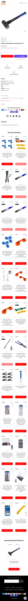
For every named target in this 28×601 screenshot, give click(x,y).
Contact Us (8, 587)
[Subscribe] (21, 581)
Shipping (7, 47)
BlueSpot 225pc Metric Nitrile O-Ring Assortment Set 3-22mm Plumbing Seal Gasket (21, 488)
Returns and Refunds (19, 589)
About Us (13, 587)
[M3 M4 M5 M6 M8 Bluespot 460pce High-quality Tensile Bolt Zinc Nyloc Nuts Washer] (7, 510)
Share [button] (3, 104)
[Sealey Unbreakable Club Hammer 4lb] (14, 552)
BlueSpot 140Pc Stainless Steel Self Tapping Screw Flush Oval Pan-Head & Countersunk (21, 421)
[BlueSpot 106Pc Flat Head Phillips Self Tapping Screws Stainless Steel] (7, 409)
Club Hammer (11, 83)
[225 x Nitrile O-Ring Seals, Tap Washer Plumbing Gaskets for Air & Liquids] (7, 476)
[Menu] (26, 3)
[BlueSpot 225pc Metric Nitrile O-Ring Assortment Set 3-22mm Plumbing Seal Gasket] (21, 476)
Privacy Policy (19, 587)
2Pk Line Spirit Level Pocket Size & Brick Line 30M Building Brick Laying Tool (20, 321)
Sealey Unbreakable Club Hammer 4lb (14, 562)
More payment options (21, 59)
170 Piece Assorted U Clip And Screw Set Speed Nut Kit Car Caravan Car (21, 455)
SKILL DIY (10, 544)
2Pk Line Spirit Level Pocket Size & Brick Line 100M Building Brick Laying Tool (20, 155)
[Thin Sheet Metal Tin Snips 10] (21, 344)
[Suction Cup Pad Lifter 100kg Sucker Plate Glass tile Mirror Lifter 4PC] (7, 144)
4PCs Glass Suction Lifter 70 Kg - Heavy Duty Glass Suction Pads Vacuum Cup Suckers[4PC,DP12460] (7, 322)
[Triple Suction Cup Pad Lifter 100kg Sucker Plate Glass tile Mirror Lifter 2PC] (7, 242)
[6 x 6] (7, 377)
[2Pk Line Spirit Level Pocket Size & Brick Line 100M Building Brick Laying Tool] (21, 144)
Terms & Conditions (8, 589)
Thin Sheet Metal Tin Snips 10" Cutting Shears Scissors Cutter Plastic (21, 355)
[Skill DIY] (3, 3)
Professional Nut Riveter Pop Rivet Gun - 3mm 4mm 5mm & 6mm (7, 188)
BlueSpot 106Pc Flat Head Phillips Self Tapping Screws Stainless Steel (7, 421)
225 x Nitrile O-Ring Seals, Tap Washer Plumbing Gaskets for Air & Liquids (7, 488)
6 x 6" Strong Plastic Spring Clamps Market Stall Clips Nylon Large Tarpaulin (7, 388)
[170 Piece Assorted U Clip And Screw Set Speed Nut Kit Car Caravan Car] (21, 444)
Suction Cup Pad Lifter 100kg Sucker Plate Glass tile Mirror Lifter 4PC (7, 155)
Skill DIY (15, 598)
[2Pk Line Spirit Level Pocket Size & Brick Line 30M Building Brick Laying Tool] (21, 310)
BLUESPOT (17, 369)
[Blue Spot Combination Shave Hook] (21, 377)
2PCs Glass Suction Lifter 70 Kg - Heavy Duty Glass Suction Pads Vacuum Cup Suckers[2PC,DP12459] (20, 288)
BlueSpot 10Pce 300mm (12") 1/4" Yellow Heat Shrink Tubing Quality (20, 521)
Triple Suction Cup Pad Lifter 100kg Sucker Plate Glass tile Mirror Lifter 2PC (7, 253)
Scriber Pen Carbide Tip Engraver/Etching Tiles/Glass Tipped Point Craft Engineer (7, 355)
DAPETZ (3, 136)
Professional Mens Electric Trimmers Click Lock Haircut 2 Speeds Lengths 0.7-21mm (7, 287)
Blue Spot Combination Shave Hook (21, 387)
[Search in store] (23, 3)
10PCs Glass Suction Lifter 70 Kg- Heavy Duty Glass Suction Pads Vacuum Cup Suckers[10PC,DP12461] (20, 254)
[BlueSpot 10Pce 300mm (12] (21, 510)
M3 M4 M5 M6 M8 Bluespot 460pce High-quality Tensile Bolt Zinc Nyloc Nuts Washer (7, 522)
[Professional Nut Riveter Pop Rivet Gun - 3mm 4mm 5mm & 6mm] (7, 176)
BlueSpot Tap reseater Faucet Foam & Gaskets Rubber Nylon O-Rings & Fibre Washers (7, 455)
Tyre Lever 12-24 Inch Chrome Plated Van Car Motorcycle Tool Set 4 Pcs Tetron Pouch (20, 188)
